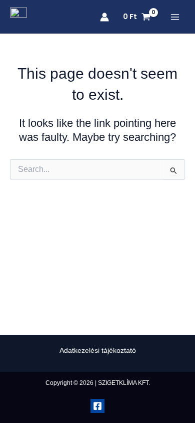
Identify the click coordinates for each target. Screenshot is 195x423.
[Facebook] (97, 406)
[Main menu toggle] (175, 17)
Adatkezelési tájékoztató (98, 350)
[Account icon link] (104, 17)
